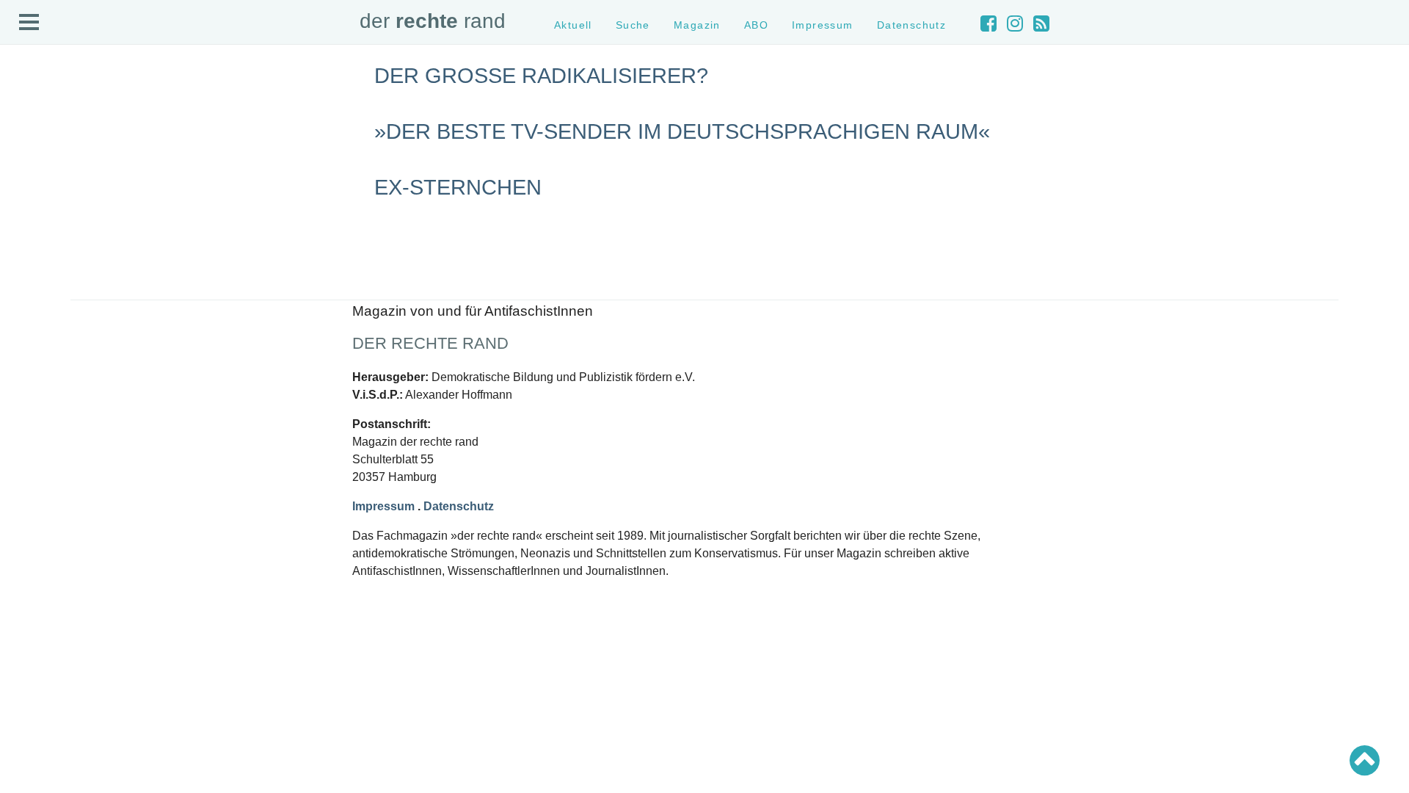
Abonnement (41, 172)
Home (27, 106)
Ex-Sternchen (458, 187)
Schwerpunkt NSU (53, 320)
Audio (27, 158)
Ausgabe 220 (42, 429)
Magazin (33, 145)
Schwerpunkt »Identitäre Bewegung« (92, 307)
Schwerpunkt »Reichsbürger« (77, 333)
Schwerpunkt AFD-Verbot (68, 281)
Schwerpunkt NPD (53, 346)
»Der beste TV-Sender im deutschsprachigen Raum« (682, 131)
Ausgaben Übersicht (58, 403)
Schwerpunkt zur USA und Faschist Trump (105, 294)
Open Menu (29, 22)
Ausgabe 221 (42, 416)
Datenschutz (41, 211)
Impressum (38, 198)
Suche (28, 133)
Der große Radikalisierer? (541, 75)
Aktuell (29, 120)
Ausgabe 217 (42, 468)
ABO (756, 25)
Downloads (38, 185)
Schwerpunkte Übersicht (66, 268)
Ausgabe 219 (42, 443)
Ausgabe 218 (42, 455)
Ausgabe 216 (42, 482)
